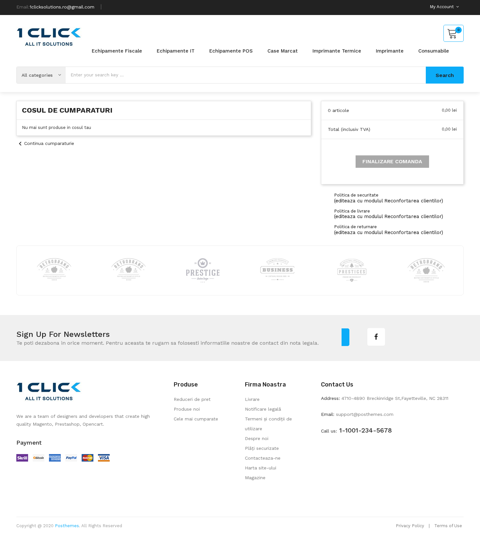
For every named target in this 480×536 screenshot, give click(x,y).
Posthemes (67, 525)
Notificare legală (263, 409)
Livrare (252, 399)
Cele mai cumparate (196, 418)
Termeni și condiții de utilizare (268, 423)
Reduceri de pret (192, 399)
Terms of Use (448, 525)
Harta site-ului (260, 467)
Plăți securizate (262, 448)
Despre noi (256, 438)
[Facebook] (376, 337)
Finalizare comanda (392, 161)
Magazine (255, 477)
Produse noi (187, 409)
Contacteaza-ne (262, 458)
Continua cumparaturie (45, 143)
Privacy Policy (410, 525)
